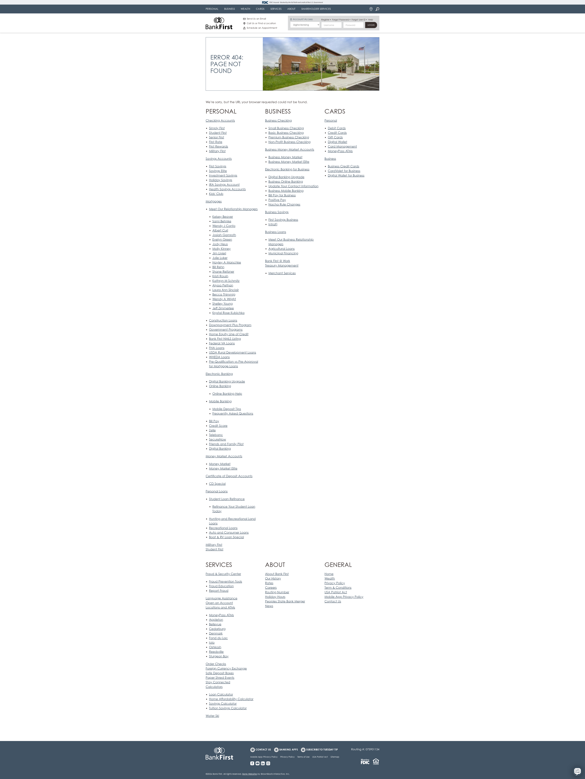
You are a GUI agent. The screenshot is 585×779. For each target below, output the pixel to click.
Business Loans (275, 232)
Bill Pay (214, 421)
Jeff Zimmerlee (223, 308)
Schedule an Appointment (262, 28)
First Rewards (218, 146)
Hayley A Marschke (226, 262)
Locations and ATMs (220, 607)
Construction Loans (223, 320)
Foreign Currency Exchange (226, 668)
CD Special (217, 484)
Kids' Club (216, 194)
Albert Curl (220, 230)
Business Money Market (285, 157)
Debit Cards (337, 128)
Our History (273, 578)
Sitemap (335, 757)
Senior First (216, 137)
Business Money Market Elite (288, 162)
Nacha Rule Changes (284, 204)
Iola (211, 642)
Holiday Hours (275, 597)
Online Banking (220, 386)
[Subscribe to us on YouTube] (258, 763)
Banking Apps (288, 749)
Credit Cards (337, 133)
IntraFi (272, 224)
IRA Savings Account (224, 184)
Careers (271, 587)
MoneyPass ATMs (340, 151)
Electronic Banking (219, 374)
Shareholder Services (316, 8)
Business (330, 159)
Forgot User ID (358, 19)
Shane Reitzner (223, 271)
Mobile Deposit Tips (226, 409)
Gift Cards (335, 137)
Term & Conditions (337, 587)
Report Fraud (218, 591)
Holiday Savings (220, 180)
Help (370, 19)
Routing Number (277, 592)
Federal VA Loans (222, 343)
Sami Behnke (221, 221)
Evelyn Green (222, 239)
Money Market (219, 464)
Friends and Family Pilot (226, 444)
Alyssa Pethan (222, 285)
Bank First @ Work (277, 261)
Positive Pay (277, 200)
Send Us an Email (256, 18)
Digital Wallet (337, 142)
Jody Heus (220, 244)
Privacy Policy (334, 583)
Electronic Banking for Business (287, 169)
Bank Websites (249, 774)
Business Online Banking (285, 181)
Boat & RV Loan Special (226, 537)
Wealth (329, 578)
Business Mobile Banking (285, 191)
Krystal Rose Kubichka (228, 313)
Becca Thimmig (223, 294)
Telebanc (216, 435)
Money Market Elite (223, 468)
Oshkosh (215, 647)
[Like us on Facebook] (253, 763)
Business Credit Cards (343, 166)
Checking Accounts (220, 120)
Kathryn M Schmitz (225, 281)
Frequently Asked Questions (232, 413)
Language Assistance (221, 598)
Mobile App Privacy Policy (343, 597)
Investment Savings (223, 175)
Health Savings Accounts (227, 189)
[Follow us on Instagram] (269, 763)
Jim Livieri (219, 253)
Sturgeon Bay (219, 656)
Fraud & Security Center (223, 574)
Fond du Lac (218, 638)
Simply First (217, 128)
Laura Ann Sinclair (225, 290)
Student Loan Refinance (227, 499)
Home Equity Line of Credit (228, 334)
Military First (217, 151)
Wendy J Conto (223, 226)
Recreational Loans (223, 528)
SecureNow (217, 439)
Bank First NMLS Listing (225, 339)
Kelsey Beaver (222, 217)
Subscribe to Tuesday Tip (322, 749)
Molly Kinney (221, 249)
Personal (330, 120)
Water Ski (212, 716)
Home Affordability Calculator (231, 699)
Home (328, 574)
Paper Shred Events (220, 678)
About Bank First (277, 574)
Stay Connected (218, 682)
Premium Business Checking (288, 137)
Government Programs (226, 329)
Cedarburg (217, 629)
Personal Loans (217, 491)
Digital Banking (220, 448)
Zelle (212, 430)
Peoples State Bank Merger (285, 601)
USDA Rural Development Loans (232, 352)
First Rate (215, 142)
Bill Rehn (218, 267)
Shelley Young (222, 303)
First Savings (217, 166)
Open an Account (219, 603)
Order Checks (216, 664)
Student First (218, 133)
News (269, 606)
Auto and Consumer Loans (229, 532)
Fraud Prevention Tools (225, 581)
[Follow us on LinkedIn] (263, 763)
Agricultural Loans (281, 249)
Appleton (216, 620)
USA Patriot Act (335, 592)
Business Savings (277, 212)
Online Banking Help (227, 394)
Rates (269, 583)
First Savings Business (283, 220)
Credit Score (218, 426)
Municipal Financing (283, 253)
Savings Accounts (219, 159)
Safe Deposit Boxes (220, 673)
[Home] (219, 23)
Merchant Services (282, 273)
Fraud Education (221, 586)
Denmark (216, 633)
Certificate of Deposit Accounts (229, 476)
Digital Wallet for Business (346, 175)
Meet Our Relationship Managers (233, 209)
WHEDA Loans (219, 357)
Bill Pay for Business (282, 195)
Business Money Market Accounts (289, 149)
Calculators (214, 687)
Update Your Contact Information (293, 186)
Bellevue (215, 624)
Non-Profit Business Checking (289, 142)
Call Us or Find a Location (261, 23)
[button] (577, 771)
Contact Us (332, 601)
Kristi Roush (220, 276)
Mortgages (214, 201)
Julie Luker (219, 258)
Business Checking (278, 120)
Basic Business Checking (286, 133)
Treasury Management (281, 265)
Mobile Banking (220, 401)
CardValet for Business (344, 171)
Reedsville (216, 652)
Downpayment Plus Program (230, 325)
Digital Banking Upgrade (227, 381)
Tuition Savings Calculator (228, 708)
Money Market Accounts (224, 456)
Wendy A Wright (224, 299)
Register (325, 19)
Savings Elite (218, 171)
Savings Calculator (223, 703)
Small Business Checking (286, 128)
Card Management (342, 146)
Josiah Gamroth (224, 235)
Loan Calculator (221, 694)
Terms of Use (303, 757)
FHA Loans (216, 348)
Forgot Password (340, 19)
